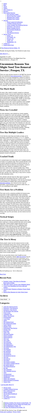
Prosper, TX (10, 39)
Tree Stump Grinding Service (11, 363)
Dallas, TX (10, 36)
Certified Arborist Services (14, 23)
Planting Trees (7, 326)
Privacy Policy (17, 412)
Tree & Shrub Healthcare (13, 29)
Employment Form (8, 45)
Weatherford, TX (11, 42)
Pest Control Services (9, 13)
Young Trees (6, 382)
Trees (4, 372)
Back (1, 274)
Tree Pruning (7, 352)
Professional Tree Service (10, 328)
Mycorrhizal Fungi (8, 322)
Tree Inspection (7, 343)
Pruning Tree (7, 329)
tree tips (5, 368)
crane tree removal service (10, 306)
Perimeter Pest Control (13, 19)
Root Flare (6, 331)
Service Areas (7, 34)
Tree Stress (6, 360)
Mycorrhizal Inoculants (9, 323)
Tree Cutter (6, 340)
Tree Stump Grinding (9, 362)
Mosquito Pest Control (13, 17)
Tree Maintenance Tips (9, 346)
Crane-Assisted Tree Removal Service (17, 25)
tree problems (7, 351)
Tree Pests (6, 348)
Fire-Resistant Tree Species (10, 311)
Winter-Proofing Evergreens (11, 380)
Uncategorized (7, 374)
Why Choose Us (7, 9)
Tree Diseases (7, 342)
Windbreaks (6, 377)
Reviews (5, 11)
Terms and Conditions (6, 412)
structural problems (5, 183)
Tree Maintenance (8, 345)
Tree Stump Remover (9, 366)
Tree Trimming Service (9, 371)
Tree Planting (7, 349)
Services (5, 20)
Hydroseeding (7, 317)
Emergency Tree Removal (10, 308)
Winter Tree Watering (9, 378)
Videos (5, 8)
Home (5, 3)
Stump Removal (7, 337)
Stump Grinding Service (13, 28)
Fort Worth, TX (11, 37)
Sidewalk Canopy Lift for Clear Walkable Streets (16, 284)
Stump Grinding (7, 336)
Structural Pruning (8, 334)
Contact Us (6, 43)
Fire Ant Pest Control (12, 14)
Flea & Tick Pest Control (13, 16)
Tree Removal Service (13, 32)
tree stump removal (8, 365)
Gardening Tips (7, 314)
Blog (4, 5)
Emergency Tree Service (13, 26)
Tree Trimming (7, 369)
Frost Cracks (6, 313)
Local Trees (6, 319)
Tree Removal (7, 354)
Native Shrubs (7, 325)
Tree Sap (5, 357)
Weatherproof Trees (8, 375)
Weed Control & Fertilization (15, 22)
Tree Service (6, 359)
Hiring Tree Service (8, 316)
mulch (5, 320)
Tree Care (9, 31)
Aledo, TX (10, 40)
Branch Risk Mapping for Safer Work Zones (15, 292)
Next (4, 274)
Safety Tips (6, 332)
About (5, 6)
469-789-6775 (4, 53)
